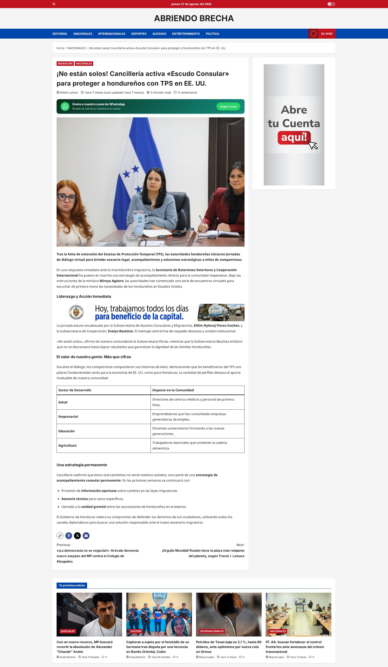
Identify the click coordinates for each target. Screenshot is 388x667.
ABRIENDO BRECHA (194, 18)
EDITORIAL (60, 33)
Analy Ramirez (68, 657)
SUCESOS (159, 33)
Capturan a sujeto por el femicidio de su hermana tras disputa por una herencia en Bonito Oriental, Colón (157, 647)
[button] (60, 535)
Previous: (98, 553)
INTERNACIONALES (111, 33)
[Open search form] (54, 4)
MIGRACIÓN (65, 63)
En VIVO (326, 33)
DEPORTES (139, 33)
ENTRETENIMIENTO (186, 33)
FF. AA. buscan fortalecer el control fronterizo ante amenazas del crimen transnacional (295, 647)
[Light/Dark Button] (331, 4)
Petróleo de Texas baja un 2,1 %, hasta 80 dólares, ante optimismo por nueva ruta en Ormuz (228, 647)
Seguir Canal (228, 106)
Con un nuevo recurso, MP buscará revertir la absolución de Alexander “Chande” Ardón (85, 647)
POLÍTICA (212, 33)
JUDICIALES (68, 631)
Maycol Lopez (206, 657)
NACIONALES (83, 33)
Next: (203, 550)
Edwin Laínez (69, 92)
